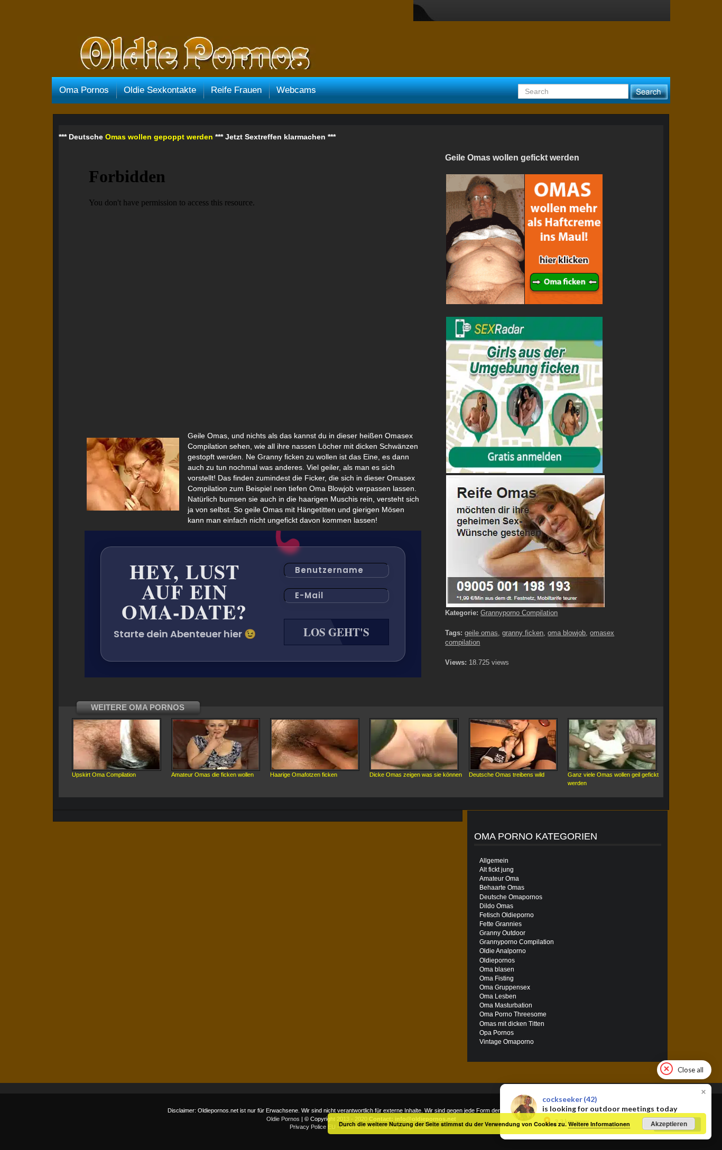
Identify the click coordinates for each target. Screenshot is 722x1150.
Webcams (296, 90)
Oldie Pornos (283, 1119)
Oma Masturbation (505, 1005)
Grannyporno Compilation (519, 613)
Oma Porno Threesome (513, 1014)
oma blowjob (567, 633)
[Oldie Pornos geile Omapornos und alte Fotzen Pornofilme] (190, 54)
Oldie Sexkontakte (160, 90)
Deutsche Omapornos (510, 897)
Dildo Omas (496, 906)
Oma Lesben (497, 996)
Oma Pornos (84, 90)
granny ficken (522, 633)
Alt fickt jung (496, 869)
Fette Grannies (500, 924)
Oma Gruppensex (504, 987)
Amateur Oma (499, 878)
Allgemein (493, 860)
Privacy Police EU (313, 1127)
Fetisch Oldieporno (506, 915)
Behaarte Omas (501, 887)
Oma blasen (496, 969)
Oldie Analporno (502, 951)
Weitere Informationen (599, 1124)
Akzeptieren (669, 1123)
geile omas (481, 633)
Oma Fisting (496, 978)
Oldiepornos (497, 960)
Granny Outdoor (502, 933)
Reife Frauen (236, 90)
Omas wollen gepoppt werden (159, 137)
